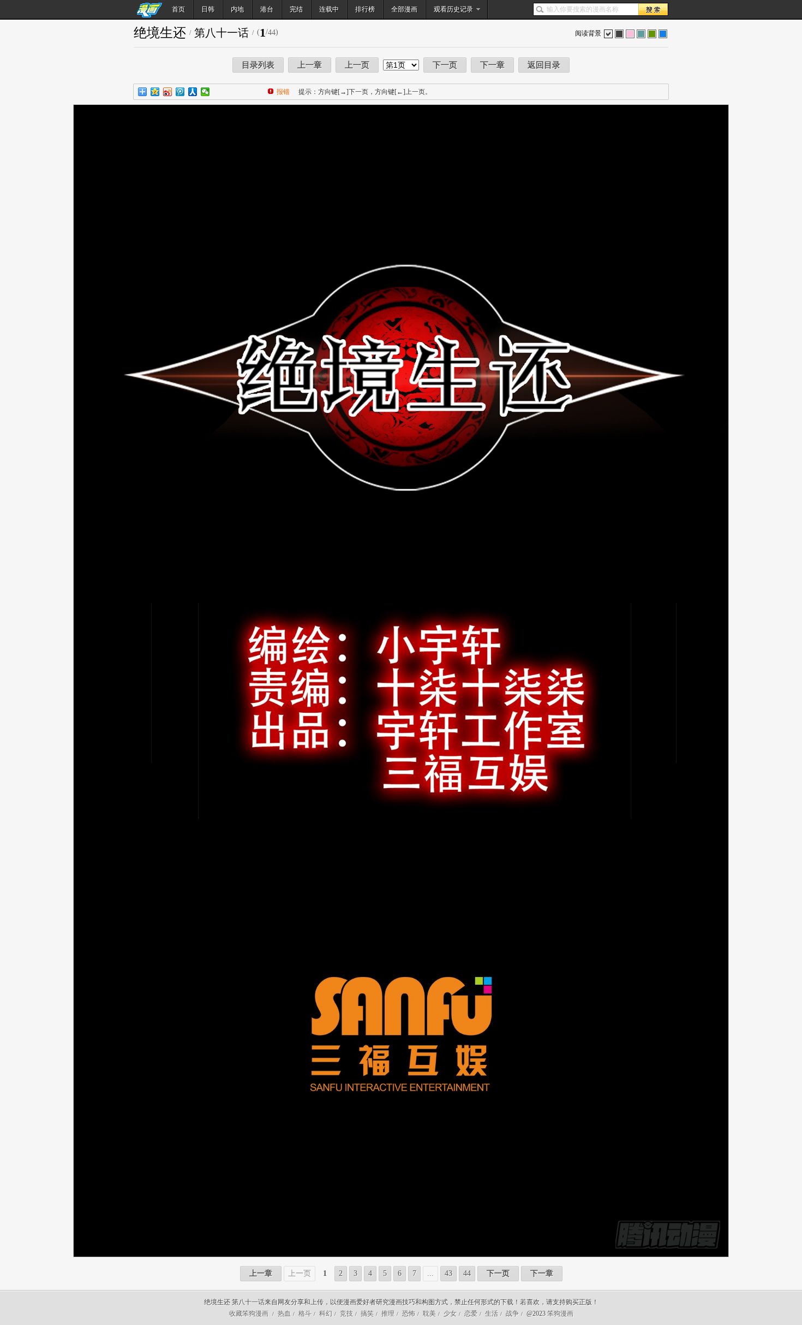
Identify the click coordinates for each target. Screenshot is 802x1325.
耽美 (429, 1313)
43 (448, 1273)
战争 (512, 1313)
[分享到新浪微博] (167, 91)
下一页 (445, 65)
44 (467, 1273)
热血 (284, 1313)
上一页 (357, 65)
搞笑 (367, 1313)
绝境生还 (160, 33)
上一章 (309, 65)
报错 (283, 92)
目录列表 (258, 65)
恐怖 (408, 1313)
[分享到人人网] (192, 91)
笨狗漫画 (560, 1313)
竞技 (346, 1313)
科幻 (325, 1313)
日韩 (207, 9)
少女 (450, 1313)
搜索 (653, 9)
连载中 (329, 9)
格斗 (305, 1313)
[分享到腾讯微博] (180, 91)
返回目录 (544, 65)
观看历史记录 (453, 9)
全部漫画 (404, 9)
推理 (387, 1313)
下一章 (492, 65)
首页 (178, 9)
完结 (296, 9)
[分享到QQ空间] (155, 91)
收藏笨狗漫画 (248, 1313)
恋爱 (470, 1313)
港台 (266, 9)
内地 (237, 9)
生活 (491, 1313)
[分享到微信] (205, 91)
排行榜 (365, 9)
